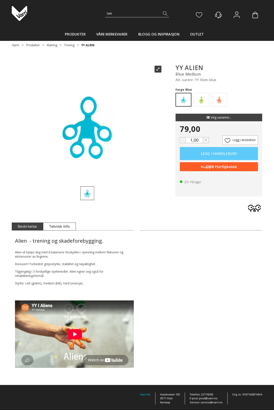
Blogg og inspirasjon (158, 34)
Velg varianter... (221, 117)
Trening (69, 45)
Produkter (75, 34)
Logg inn (237, 15)
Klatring (52, 45)
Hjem (15, 45)
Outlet (197, 34)
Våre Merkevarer (112, 34)
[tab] (27, 226)
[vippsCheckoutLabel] (219, 166)
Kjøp (219, 153)
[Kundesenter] (218, 15)
